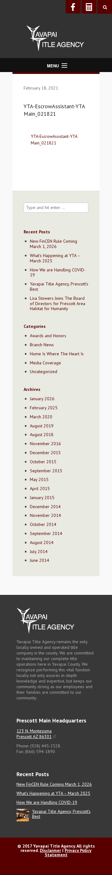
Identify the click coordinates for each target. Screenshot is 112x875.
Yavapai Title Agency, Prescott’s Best (59, 286)
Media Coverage (45, 363)
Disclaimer (50, 850)
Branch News (42, 345)
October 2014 (43, 524)
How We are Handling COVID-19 (58, 272)
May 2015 (39, 479)
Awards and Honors (48, 335)
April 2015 (40, 488)
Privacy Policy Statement (68, 853)
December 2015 (45, 452)
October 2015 (43, 461)
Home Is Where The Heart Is (57, 354)
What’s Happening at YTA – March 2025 (55, 258)
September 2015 (46, 471)
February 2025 (44, 408)
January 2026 (42, 398)
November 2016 (45, 443)
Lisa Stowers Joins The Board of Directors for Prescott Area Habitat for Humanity (57, 303)
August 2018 (42, 434)
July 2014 (39, 551)
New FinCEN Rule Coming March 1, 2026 (53, 243)
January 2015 (42, 497)
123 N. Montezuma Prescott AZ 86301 (34, 733)
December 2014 (45, 506)
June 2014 (39, 560)
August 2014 (42, 542)
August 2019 (42, 426)
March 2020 (41, 417)
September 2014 (46, 533)
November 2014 (45, 515)
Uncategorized (43, 371)
